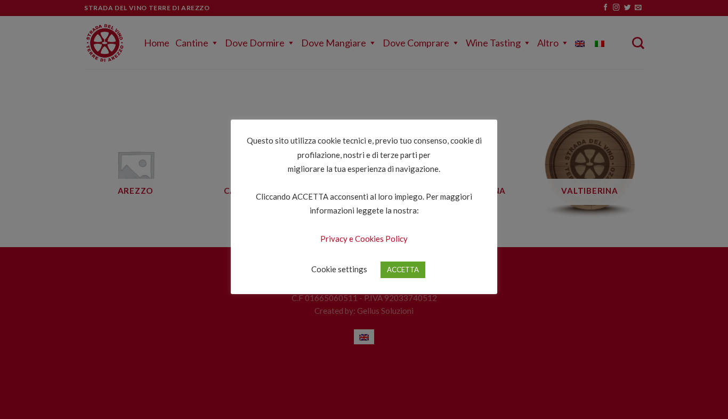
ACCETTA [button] (403, 269)
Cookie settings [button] (339, 269)
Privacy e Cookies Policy (364, 238)
